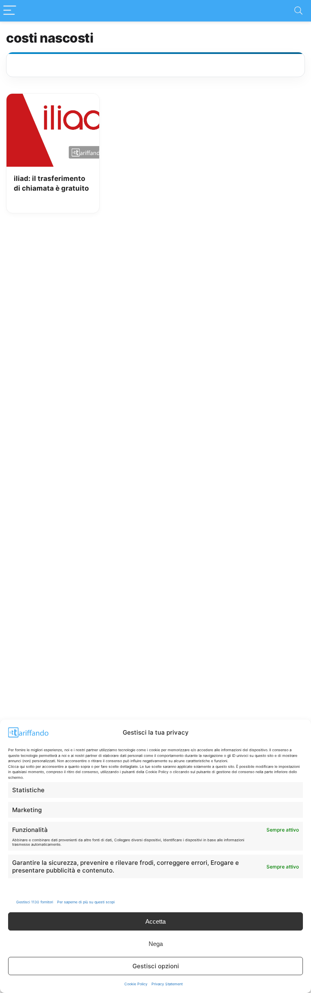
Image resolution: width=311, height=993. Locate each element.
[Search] (298, 10)
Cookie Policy (135, 984)
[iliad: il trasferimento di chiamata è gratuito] (52, 99)
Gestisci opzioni (155, 966)
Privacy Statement (167, 984)
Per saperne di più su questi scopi (86, 902)
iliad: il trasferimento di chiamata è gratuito (51, 183)
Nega (156, 943)
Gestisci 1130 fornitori (34, 902)
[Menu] (9, 10)
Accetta (155, 921)
